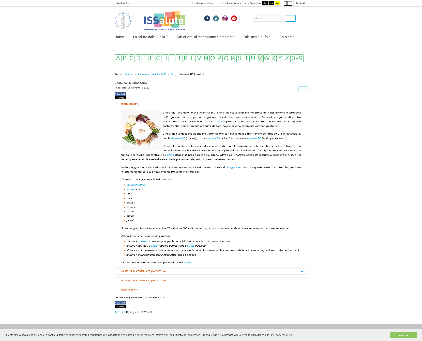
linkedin (225, 18)
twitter (216, 18)
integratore (233, 167)
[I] (172, 58)
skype (234, 18)
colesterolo (144, 241)
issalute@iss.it (124, 3)
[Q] (226, 58)
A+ (303, 3)
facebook (207, 18)
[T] (246, 58)
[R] (232, 58)
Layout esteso (289, 3)
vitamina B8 (178, 138)
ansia (154, 245)
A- (297, 3)
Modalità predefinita (201, 3)
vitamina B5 (254, 138)
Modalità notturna (230, 3)
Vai (291, 18)
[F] (151, 58)
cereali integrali (135, 184)
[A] (118, 58)
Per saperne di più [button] (282, 335)
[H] (165, 58)
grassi (170, 155)
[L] (192, 58)
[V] (259, 58)
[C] (131, 58)
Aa (265, 3)
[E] (145, 58)
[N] (205, 58)
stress (190, 245)
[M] (199, 58)
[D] (138, 58)
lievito (130, 189)
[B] (124, 58)
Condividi (120, 93)
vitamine (220, 121)
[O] (212, 58)
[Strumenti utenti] (303, 89)
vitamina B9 (213, 138)
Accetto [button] (403, 335)
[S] (239, 58)
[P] (219, 58)
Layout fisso (285, 3)
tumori (187, 262)
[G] (158, 58)
